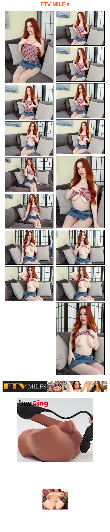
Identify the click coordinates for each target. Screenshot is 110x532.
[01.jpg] (29, 47)
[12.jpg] (29, 247)
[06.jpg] (80, 136)
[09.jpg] (29, 175)
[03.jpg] (80, 64)
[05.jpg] (29, 102)
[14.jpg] (29, 283)
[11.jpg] (80, 247)
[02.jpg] (80, 28)
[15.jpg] (80, 339)
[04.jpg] (80, 100)
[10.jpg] (29, 211)
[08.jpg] (80, 192)
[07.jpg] (29, 138)
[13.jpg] (80, 283)
